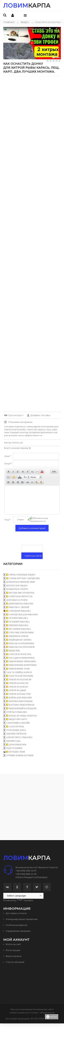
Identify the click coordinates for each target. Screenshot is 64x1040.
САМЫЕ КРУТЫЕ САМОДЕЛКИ (24, 578)
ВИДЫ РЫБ (14, 650)
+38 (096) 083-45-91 (26, 870)
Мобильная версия (16, 925)
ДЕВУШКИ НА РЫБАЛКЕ (21, 603)
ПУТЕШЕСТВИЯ (17, 752)
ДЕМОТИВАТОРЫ (17, 744)
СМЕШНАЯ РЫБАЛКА (20, 611)
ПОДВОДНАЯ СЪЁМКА (20, 640)
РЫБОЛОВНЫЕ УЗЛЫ (19, 668)
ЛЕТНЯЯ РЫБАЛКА (18, 618)
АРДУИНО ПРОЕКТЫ (16, 733)
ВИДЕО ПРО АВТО (18, 719)
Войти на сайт (13, 944)
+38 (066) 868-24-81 (26, 874)
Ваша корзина (13, 956)
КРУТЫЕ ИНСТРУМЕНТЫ (21, 593)
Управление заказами (17, 931)
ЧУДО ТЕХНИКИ (14, 748)
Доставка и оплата (16, 913)
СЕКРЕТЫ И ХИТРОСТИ (20, 596)
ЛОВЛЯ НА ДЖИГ (17, 690)
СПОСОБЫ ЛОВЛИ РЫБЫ (21, 632)
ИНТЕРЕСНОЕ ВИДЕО (17, 585)
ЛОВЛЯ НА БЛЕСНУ (19, 683)
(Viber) (19, 877)
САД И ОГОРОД (16, 726)
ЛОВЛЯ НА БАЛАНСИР (20, 679)
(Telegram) (28, 877)
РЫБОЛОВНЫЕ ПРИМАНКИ (22, 661)
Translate (28, 900)
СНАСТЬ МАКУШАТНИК (21, 676)
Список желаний (14, 962)
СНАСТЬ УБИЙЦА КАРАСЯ (19, 672)
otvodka (45, 415)
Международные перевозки (21, 919)
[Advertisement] (32, 111)
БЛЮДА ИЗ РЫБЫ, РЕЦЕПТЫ (23, 715)
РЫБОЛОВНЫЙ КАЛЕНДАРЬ (22, 708)
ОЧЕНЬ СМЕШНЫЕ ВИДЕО (22, 574)
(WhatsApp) (41, 877)
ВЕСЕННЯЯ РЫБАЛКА (20, 629)
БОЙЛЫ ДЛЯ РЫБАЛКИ (20, 697)
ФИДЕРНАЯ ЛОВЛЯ (18, 636)
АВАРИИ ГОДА (13, 741)
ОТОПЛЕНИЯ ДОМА (16, 730)
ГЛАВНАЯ (9, 22)
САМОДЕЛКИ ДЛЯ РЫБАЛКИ (23, 614)
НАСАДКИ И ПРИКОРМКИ (21, 658)
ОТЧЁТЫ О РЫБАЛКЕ (16, 712)
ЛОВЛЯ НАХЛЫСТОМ (20, 694)
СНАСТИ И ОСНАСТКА (45, 22)
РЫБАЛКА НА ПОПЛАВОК (22, 647)
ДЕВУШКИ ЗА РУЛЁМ (17, 600)
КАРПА (27, 5)
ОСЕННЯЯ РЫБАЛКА (19, 621)
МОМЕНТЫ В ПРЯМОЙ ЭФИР (20, 582)
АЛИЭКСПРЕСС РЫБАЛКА (19, 737)
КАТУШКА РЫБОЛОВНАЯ (21, 705)
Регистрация (12, 950)
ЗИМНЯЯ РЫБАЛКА (18, 625)
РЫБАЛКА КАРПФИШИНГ (21, 643)
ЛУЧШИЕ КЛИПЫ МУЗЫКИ (19, 755)
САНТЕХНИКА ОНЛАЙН (18, 723)
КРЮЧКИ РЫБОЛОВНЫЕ (21, 701)
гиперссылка (16, 1012)
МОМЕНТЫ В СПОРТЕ (17, 589)
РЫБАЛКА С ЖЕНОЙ (19, 607)
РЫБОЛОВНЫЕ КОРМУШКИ (22, 665)
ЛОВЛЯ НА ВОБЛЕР (18, 687)
